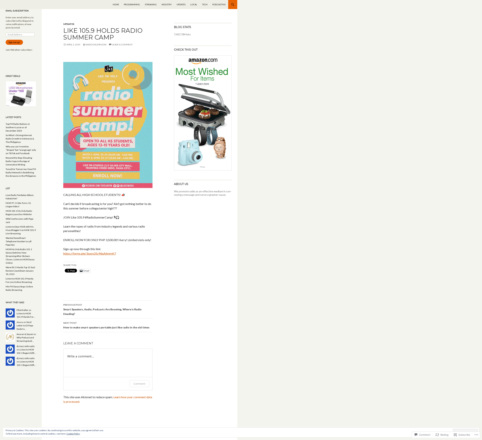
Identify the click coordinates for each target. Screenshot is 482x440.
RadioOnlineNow (95, 44)
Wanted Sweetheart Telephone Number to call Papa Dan (18, 241)
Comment (139, 383)
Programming (132, 4)
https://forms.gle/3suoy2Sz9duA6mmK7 (89, 253)
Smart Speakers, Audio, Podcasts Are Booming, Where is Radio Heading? (102, 309)
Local (193, 4)
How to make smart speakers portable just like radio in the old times (106, 325)
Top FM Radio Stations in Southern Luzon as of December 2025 (18, 127)
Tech (204, 4)
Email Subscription (17, 10)
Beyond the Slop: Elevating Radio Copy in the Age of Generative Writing (19, 161)
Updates (181, 4)
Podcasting (219, 4)
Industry (167, 4)
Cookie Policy (73, 433)
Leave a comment (122, 44)
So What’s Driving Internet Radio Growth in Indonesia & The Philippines (20, 138)
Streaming (151, 4)
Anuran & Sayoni (25, 334)
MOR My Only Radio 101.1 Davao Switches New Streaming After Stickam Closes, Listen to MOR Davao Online (20, 256)
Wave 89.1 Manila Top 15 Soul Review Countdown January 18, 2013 (20, 271)
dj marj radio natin (26, 346)
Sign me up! (14, 42)
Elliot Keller (22, 310)
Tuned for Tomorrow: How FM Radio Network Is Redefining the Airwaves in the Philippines (21, 172)
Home (116, 4)
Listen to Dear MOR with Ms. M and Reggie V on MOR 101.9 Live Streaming (21, 230)
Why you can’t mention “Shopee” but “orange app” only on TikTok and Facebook (21, 150)
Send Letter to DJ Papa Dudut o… (25, 325)
